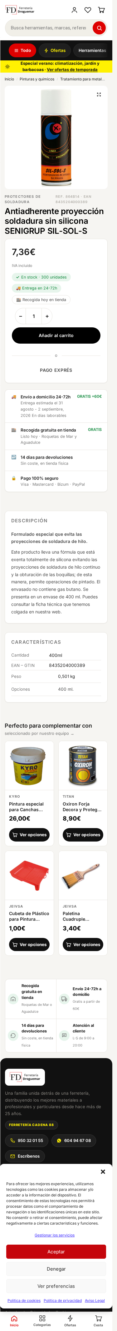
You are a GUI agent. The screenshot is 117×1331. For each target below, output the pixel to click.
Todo (26, 50)
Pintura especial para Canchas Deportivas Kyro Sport (26, 812)
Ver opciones (33, 834)
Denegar (56, 1269)
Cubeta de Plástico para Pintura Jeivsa (29, 919)
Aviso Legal (95, 1300)
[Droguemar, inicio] (20, 10)
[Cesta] (101, 10)
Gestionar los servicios (55, 1235)
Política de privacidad (63, 1300)
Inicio (9, 79)
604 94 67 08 (77, 1140)
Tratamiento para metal (81, 79)
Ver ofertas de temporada (72, 69)
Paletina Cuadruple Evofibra (74, 919)
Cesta (98, 1325)
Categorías (42, 1325)
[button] (103, 1172)
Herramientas (92, 50)
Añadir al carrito (56, 335)
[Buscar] (99, 27)
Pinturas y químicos (37, 79)
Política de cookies (24, 1300)
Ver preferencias (56, 1286)
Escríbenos (29, 1156)
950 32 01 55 (30, 1140)
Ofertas (58, 50)
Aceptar (56, 1252)
